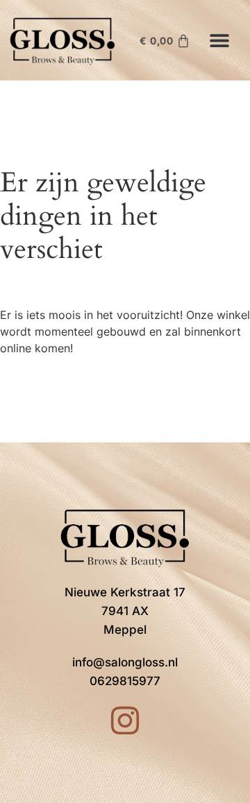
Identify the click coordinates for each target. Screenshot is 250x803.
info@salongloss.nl (125, 662)
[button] (219, 39)
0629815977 (125, 681)
